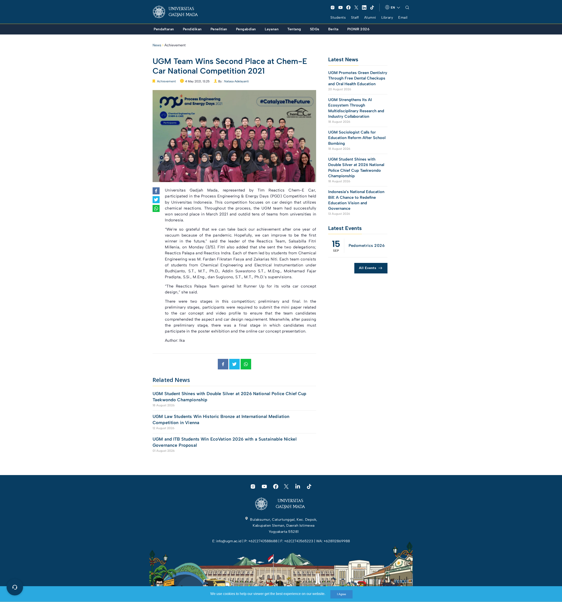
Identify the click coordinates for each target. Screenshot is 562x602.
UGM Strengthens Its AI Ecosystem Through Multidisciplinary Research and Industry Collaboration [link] (356, 108)
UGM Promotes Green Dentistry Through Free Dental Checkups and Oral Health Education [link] (357, 78)
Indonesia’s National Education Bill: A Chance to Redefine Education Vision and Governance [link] (356, 200)
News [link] (157, 45)
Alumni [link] (370, 17)
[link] (179, 11)
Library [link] (387, 17)
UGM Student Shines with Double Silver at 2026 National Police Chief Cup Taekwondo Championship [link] (229, 396)
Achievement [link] (175, 45)
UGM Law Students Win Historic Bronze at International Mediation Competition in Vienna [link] (221, 419)
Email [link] (403, 17)
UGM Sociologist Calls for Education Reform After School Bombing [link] (356, 138)
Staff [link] (355, 17)
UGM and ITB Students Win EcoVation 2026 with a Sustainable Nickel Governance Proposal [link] (225, 442)
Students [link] (338, 17)
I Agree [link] (341, 594)
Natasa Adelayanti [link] (236, 81)
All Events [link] (367, 268)
